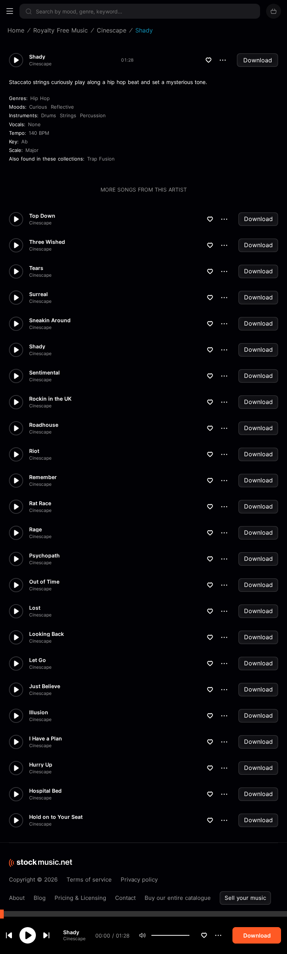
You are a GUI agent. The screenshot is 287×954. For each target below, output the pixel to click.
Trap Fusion (101, 159)
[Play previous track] (8, 935)
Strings (68, 115)
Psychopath (44, 555)
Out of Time (44, 581)
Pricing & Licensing (80, 897)
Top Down (42, 215)
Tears (36, 268)
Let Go (37, 660)
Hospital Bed (45, 790)
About (17, 897)
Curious (38, 107)
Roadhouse (43, 425)
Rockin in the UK (50, 398)
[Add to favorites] (204, 935)
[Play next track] (46, 935)
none (34, 124)
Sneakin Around (50, 320)
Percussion (93, 115)
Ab (24, 142)
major (31, 150)
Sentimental (44, 372)
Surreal (38, 294)
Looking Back (46, 634)
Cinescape (74, 938)
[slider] (189, 935)
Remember (43, 477)
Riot (34, 451)
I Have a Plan (45, 738)
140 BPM (39, 133)
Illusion (38, 712)
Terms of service (89, 879)
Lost (34, 607)
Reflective (62, 107)
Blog (40, 897)
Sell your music (245, 897)
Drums (48, 115)
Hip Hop (40, 98)
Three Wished (47, 242)
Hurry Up (40, 764)
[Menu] (9, 11)
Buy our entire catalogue (178, 897)
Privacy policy (139, 879)
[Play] (27, 935)
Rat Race (40, 503)
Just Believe (44, 686)
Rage (35, 529)
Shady (71, 932)
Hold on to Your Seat (56, 817)
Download (257, 60)
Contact (125, 897)
